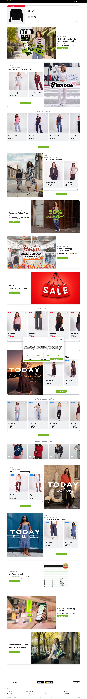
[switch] (38, 355)
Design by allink (77, 697)
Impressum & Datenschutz (40, 697)
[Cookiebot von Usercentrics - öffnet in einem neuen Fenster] (59, 339)
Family (54, 697)
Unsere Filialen (9, 691)
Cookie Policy (47, 697)
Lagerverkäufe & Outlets (30, 691)
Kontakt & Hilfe (9, 693)
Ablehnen (30, 359)
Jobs (45, 691)
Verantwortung (66, 693)
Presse (46, 693)
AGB (51, 697)
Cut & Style (28, 693)
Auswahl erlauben (43, 359)
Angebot (67, 360)
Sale (9, 312)
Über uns (65, 691)
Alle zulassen (56, 359)
